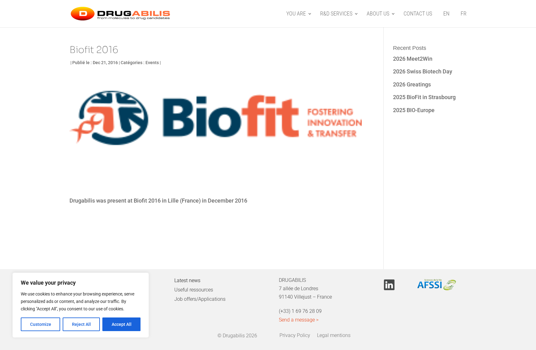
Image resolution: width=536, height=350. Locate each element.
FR (464, 14)
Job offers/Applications (200, 299)
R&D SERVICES (336, 14)
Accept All (122, 324)
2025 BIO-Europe (414, 110)
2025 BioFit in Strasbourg (424, 97)
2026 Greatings (412, 84)
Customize (40, 324)
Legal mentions (334, 334)
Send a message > (299, 320)
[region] (80, 305)
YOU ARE (296, 14)
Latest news (187, 280)
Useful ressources (193, 290)
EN (446, 14)
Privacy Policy (294, 334)
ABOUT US (378, 14)
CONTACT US (418, 14)
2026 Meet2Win (412, 58)
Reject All (81, 324)
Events (152, 62)
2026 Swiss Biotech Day (422, 71)
